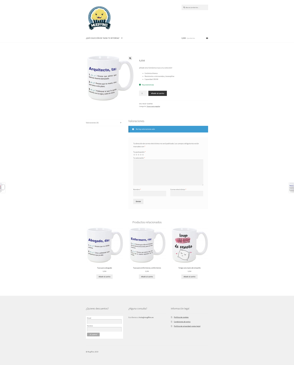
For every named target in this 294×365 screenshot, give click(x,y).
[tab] (104, 122)
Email (89, 318)
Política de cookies (181, 317)
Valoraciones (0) (92, 122)
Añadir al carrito (157, 93)
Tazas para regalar (153, 106)
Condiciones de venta (182, 322)
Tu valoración (139, 158)
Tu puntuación (139, 152)
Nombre (137, 189)
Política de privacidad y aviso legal (187, 326)
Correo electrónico (178, 189)
